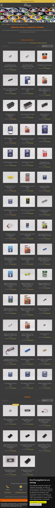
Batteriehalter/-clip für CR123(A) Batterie (10, 470)
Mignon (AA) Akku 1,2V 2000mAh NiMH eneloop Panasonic (10, 285)
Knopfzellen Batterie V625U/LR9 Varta (44, 186)
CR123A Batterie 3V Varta (10, 162)
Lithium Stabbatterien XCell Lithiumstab (27, 234)
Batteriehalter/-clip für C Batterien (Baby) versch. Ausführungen (44, 446)
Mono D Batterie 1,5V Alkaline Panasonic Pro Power (27, 335)
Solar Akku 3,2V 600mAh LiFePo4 (27, 360)
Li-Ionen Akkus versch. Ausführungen (44, 210)
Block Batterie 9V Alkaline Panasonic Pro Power (27, 139)
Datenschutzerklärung (14, 500)
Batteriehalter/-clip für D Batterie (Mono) (27, 470)
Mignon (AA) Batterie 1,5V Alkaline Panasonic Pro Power (28, 310)
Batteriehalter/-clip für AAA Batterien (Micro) (27, 445)
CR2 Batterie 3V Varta (27, 162)
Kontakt (25, 500)
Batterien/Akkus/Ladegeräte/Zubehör (20, 24)
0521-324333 (8, 492)
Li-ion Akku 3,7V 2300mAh (27, 210)
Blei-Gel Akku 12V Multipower (10, 115)
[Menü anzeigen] (53, 5)
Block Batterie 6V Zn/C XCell (10, 139)
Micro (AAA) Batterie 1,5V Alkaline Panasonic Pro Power (27, 259)
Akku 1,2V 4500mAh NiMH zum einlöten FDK (10, 89)
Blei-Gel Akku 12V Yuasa (27, 114)
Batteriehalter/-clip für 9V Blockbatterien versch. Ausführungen (44, 421)
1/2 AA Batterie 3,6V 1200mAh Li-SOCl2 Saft (10, 65)
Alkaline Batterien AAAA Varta (27, 89)
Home (3, 24)
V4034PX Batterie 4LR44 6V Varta (44, 384)
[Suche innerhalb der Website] (1, 5)
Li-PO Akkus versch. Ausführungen (10, 234)
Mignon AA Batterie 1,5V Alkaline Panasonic (44, 309)
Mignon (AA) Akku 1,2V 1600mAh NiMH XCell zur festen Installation (44, 259)
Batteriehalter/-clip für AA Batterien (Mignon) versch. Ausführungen (10, 446)
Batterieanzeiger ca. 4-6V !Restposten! (10, 420)
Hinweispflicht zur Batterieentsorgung (38, 42)
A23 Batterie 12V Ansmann (44, 65)
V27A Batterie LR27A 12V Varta (27, 384)
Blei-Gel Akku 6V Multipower (44, 115)
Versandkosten (13, 69)
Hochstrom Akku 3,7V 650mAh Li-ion (10, 186)
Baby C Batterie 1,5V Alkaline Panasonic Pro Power (44, 90)
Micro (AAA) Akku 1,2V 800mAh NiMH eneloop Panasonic (10, 259)
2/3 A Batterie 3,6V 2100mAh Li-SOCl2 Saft (27, 65)
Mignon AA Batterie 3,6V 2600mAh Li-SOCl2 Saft (10, 334)
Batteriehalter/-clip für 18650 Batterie (27, 420)
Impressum (4, 500)
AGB (21, 500)
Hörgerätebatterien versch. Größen (27, 186)
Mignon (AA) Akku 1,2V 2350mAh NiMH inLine (44, 284)
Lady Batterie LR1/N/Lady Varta (10, 210)
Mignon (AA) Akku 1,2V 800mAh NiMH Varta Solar (10, 309)
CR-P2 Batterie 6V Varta (44, 138)
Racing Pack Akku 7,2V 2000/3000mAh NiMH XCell (10, 360)
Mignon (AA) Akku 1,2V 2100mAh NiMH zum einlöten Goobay (27, 285)
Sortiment (8, 24)
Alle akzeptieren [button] (34, 502)
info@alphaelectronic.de (20, 492)
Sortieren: (39, 46)
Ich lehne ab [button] (43, 502)
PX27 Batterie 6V (44, 334)
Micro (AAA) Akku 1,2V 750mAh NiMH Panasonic (44, 234)
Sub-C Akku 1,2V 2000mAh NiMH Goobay (44, 360)
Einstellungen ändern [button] (35, 504)
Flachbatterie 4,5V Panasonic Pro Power (44, 163)
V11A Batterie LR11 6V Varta (10, 384)
